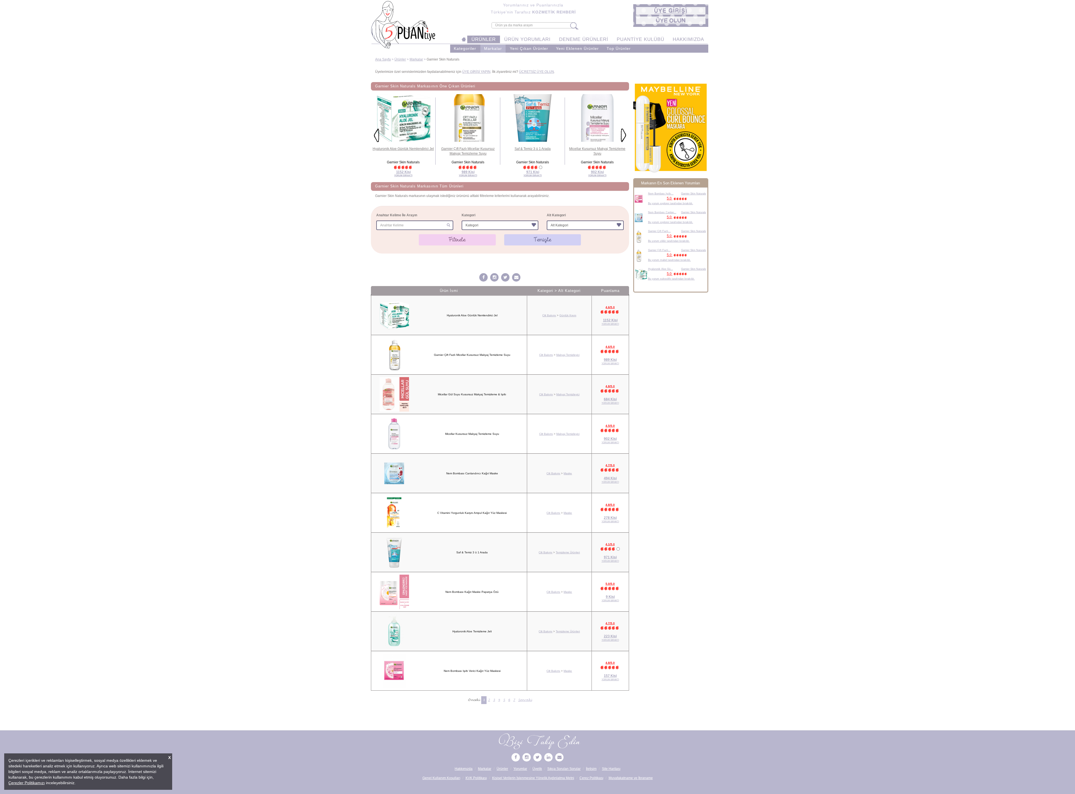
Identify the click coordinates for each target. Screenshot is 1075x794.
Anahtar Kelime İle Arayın (396, 215)
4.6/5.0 (610, 307)
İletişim (591, 769)
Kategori (468, 215)
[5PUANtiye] (494, 278)
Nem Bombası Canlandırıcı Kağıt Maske (472, 473)
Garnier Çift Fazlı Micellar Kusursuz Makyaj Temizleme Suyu (472, 354)
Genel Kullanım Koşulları (441, 778)
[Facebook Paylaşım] (483, 278)
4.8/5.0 (610, 386)
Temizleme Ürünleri (568, 552)
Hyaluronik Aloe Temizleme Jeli (472, 631)
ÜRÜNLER (483, 39)
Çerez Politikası (591, 778)
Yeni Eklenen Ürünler (577, 49)
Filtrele (457, 239)
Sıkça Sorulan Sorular (564, 769)
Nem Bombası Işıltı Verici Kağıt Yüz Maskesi (472, 670)
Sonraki (525, 700)
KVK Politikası (476, 778)
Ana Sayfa (383, 59)
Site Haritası (611, 769)
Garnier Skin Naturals (693, 193)
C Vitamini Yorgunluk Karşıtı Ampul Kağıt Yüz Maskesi (472, 512)
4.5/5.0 (610, 425)
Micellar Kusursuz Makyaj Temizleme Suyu (472, 433)
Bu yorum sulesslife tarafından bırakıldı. (671, 278)
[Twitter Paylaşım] (505, 278)
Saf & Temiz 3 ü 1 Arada (533, 149)
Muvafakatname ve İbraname (631, 778)
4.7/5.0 (610, 465)
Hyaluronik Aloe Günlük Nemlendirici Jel (403, 149)
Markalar (493, 49)
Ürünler (400, 59)
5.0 (669, 198)
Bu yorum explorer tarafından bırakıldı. (670, 203)
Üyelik (537, 769)
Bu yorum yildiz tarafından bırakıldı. (669, 241)
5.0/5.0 (610, 583)
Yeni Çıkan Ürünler (529, 49)
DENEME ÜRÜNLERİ (583, 39)
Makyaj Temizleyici (567, 354)
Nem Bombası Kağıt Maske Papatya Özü (472, 591)
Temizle (542, 239)
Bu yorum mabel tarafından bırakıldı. (669, 260)
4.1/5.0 (610, 544)
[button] (670, 11)
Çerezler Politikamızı (26, 783)
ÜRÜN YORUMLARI (527, 39)
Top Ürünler (619, 49)
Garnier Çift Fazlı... (659, 231)
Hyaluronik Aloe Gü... (660, 269)
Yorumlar (520, 769)
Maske (568, 473)
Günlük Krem (567, 315)
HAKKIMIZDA (688, 39)
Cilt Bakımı (549, 315)
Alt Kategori (556, 215)
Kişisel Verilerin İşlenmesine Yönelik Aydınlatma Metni (533, 778)
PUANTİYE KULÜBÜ (640, 39)
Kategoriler (465, 49)
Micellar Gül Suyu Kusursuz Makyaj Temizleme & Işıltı (472, 394)
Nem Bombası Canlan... (662, 212)
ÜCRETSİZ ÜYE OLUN (536, 72)
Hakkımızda (464, 769)
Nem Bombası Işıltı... (661, 193)
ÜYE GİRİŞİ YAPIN (476, 72)
